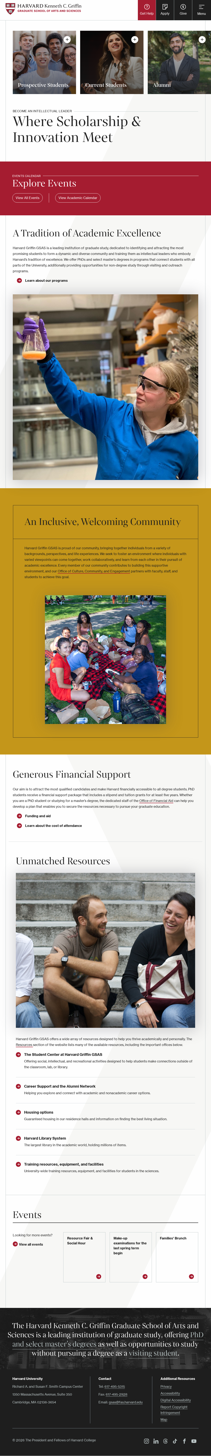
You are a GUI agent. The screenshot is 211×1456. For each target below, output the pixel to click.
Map (164, 1419)
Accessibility (170, 1393)
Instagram (145, 1441)
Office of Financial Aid (156, 801)
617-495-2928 (116, 1394)
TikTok (174, 1441)
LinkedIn (155, 1441)
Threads (164, 1441)
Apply (165, 13)
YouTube (193, 1441)
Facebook (183, 1441)
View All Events (27, 198)
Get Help (147, 13)
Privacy (166, 1386)
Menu (201, 14)
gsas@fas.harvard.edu (126, 1402)
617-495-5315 (114, 1386)
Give (183, 13)
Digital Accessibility (176, 1400)
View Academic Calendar (78, 198)
